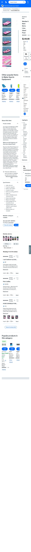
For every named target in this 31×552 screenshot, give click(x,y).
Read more (24, 160)
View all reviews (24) (11, 327)
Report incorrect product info (12, 177)
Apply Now (25, 114)
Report (17, 273)
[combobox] (17, 2)
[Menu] (2, 2)
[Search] (24, 2)
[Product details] (17, 123)
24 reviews (11, 222)
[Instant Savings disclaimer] (5, 360)
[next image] (7, 68)
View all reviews (8, 225)
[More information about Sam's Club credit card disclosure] (27, 111)
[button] (4, 238)
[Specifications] (17, 182)
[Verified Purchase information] (14, 256)
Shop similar (25, 64)
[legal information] (27, 41)
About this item (6, 120)
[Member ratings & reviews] (17, 216)
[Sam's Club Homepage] (6, 2)
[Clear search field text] (21, 2)
